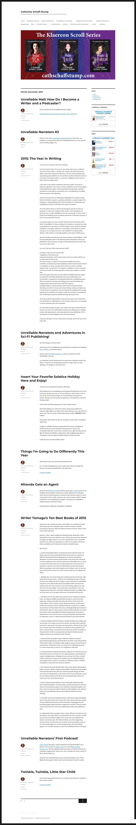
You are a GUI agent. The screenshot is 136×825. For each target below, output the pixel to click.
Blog (32, 24)
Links (94, 24)
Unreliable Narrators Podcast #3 (62, 138)
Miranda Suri (54, 490)
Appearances (25, 24)
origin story (59, 747)
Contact (65, 24)
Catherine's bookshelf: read (103, 138)
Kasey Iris (98, 154)
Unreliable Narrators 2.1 (55, 354)
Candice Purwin (100, 148)
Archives (102, 24)
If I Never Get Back (100, 159)
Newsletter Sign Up (33, 21)
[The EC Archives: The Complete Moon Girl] (93, 166)
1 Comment (24, 501)
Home (23, 21)
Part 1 (41, 349)
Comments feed (97, 97)
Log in (94, 94)
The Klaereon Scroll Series (64, 21)
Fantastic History (41, 24)
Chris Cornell (44, 744)
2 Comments (24, 789)
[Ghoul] (93, 154)
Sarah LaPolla (78, 490)
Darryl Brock (99, 160)
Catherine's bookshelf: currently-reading (103, 112)
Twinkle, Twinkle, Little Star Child (48, 772)
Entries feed (96, 96)
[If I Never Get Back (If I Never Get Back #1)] (93, 160)
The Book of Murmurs (101, 147)
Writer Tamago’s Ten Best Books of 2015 (53, 518)
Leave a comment (25, 120)
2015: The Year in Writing (41, 158)
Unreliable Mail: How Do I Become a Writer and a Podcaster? (50, 101)
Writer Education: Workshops (79, 24)
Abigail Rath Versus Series (84, 21)
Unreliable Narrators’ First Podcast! (49, 738)
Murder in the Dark (100, 116)
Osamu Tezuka (99, 142)
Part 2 (48, 349)
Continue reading (45, 472)
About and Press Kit (47, 21)
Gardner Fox (99, 167)
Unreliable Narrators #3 (40, 132)
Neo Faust (97, 141)
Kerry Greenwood (100, 117)
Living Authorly (55, 24)
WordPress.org (96, 99)
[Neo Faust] (93, 143)
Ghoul (97, 153)
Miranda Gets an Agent (40, 484)
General (23, 118)
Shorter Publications (102, 21)
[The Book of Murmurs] (93, 148)
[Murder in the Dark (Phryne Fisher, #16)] (93, 118)
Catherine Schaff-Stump (35, 11)
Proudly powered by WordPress (42, 818)
